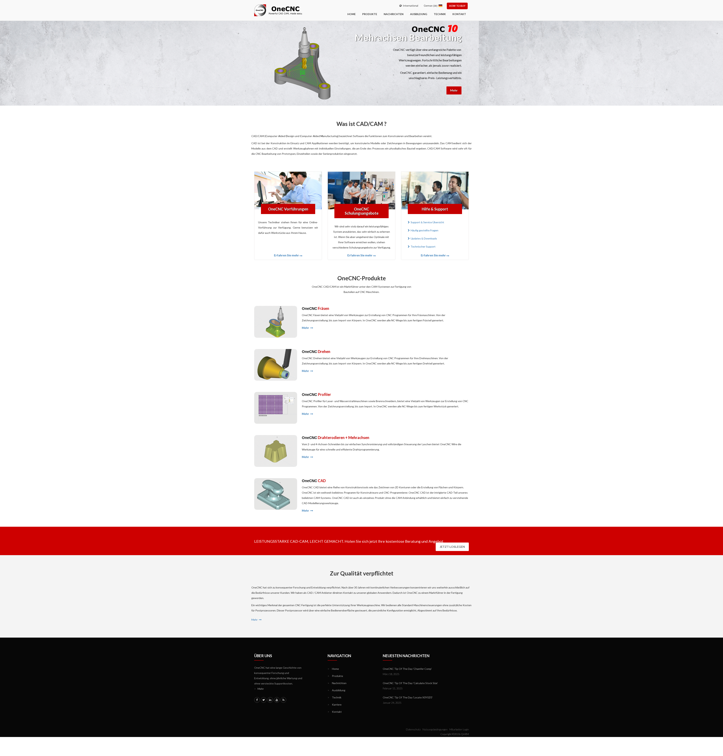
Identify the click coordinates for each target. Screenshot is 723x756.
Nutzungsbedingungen (435, 729)
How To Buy (457, 5)
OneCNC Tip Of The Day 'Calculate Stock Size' (410, 683)
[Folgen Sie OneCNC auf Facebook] (257, 700)
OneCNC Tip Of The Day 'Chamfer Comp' (407, 668)
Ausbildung (418, 14)
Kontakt (459, 14)
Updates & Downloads (424, 238)
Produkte (369, 14)
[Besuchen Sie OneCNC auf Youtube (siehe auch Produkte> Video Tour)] (277, 700)
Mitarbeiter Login (459, 729)
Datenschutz (413, 729)
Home (333, 668)
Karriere (335, 704)
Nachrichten (393, 14)
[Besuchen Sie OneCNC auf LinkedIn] (270, 700)
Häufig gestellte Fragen (424, 230)
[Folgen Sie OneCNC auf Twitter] (263, 700)
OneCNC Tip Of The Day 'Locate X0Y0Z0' (407, 697)
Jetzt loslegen (452, 546)
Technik (440, 14)
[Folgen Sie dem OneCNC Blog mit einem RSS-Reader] (283, 700)
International (410, 5)
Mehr (445, 90)
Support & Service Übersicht (427, 222)
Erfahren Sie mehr (286, 255)
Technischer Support (423, 246)
